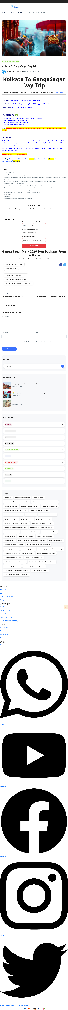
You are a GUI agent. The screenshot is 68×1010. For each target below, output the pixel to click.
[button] (61, 7)
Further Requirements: (28, 236)
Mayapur (9, 474)
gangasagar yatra (10, 536)
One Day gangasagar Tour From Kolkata (18, 283)
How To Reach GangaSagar (44, 536)
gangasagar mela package (50, 506)
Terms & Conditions (6, 617)
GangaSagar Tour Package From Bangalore (16, 523)
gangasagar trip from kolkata (30, 532)
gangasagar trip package (49, 532)
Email (37, 332)
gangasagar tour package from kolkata (15, 527)
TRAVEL (8, 481)
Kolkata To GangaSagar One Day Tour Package (42, 562)
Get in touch (4, 634)
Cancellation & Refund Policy (9, 621)
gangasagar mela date (11, 506)
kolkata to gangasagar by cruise (46, 553)
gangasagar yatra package (26, 536)
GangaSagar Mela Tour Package (13, 514)
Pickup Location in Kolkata (30, 229)
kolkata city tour (9, 540)
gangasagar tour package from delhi (42, 523)
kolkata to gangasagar (28, 549)
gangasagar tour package (14, 275)
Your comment (6, 316)
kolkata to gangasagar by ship (13, 557)
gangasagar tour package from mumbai (41, 527)
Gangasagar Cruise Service (14, 264)
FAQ (1, 631)
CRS (1, 593)
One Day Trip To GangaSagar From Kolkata (16, 570)
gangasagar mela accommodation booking (17, 502)
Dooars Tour (10, 443)
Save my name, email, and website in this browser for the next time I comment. (27, 342)
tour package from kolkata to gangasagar (16, 574)
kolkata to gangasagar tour (12, 566)
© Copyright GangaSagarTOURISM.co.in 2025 (14, 1005)
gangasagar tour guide (11, 519)
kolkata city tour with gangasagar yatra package (31, 540)
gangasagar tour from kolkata (16, 272)
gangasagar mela (11, 268)
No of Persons (40, 222)
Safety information (6, 600)
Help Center (3, 589)
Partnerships (4, 627)
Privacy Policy (4, 614)
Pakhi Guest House (18, 402)
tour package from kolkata (39, 570)
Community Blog (5, 610)
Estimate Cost (34, 245)
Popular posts (9, 377)
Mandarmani (10, 468)
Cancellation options (6, 596)
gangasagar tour (30, 514)
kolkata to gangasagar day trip (16, 279)
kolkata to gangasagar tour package (34, 566)
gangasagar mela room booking (39, 510)
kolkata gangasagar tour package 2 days (38, 544)
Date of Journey (26, 222)
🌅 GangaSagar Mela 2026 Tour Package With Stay (28, 393)
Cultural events (11, 430)
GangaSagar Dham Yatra (16, 12)
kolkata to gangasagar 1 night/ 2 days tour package (19, 553)
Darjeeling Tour (11, 437)
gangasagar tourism (26, 519)
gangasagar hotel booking (22, 497)
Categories (8, 417)
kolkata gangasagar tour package (14, 544)
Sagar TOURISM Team (15, 71)
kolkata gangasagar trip (11, 549)
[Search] (62, 366)
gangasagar (8, 497)
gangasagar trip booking (11, 532)
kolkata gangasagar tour (56, 540)
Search (6, 359)
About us (3, 607)
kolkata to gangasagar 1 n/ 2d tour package (50, 549)
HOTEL (8, 456)
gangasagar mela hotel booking (30, 506)
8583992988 (59, 92)
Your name (5, 332)
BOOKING (9, 424)
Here (52, 259)
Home (3, 12)
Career (2, 638)
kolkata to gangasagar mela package (15, 562)
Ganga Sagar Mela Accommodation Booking (45, 502)
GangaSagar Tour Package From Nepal (24, 384)
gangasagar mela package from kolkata (16, 510)
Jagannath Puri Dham (12, 462)
